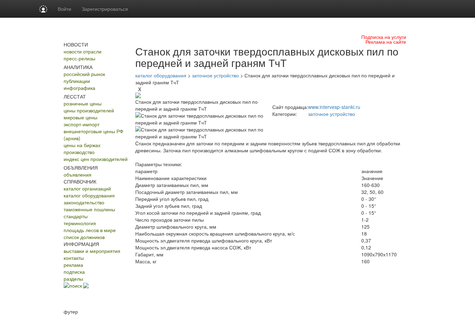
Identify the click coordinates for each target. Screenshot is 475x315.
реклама (73, 264)
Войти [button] (64, 8)
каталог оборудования (89, 195)
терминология (80, 223)
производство (79, 151)
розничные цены (83, 103)
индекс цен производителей (96, 158)
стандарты (76, 216)
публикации (77, 80)
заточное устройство (215, 75)
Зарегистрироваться (105, 8)
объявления (77, 174)
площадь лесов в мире (90, 230)
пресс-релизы (79, 58)
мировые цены (80, 117)
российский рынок (84, 73)
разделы (73, 278)
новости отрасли (83, 51)
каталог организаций (87, 188)
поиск (75, 285)
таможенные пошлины (89, 209)
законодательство (84, 202)
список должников (84, 236)
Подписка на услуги (383, 36)
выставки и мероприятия (92, 250)
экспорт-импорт (81, 124)
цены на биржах (82, 145)
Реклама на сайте (385, 41)
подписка (74, 271)
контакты (74, 257)
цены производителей (89, 110)
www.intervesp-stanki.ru (334, 106)
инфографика (79, 87)
